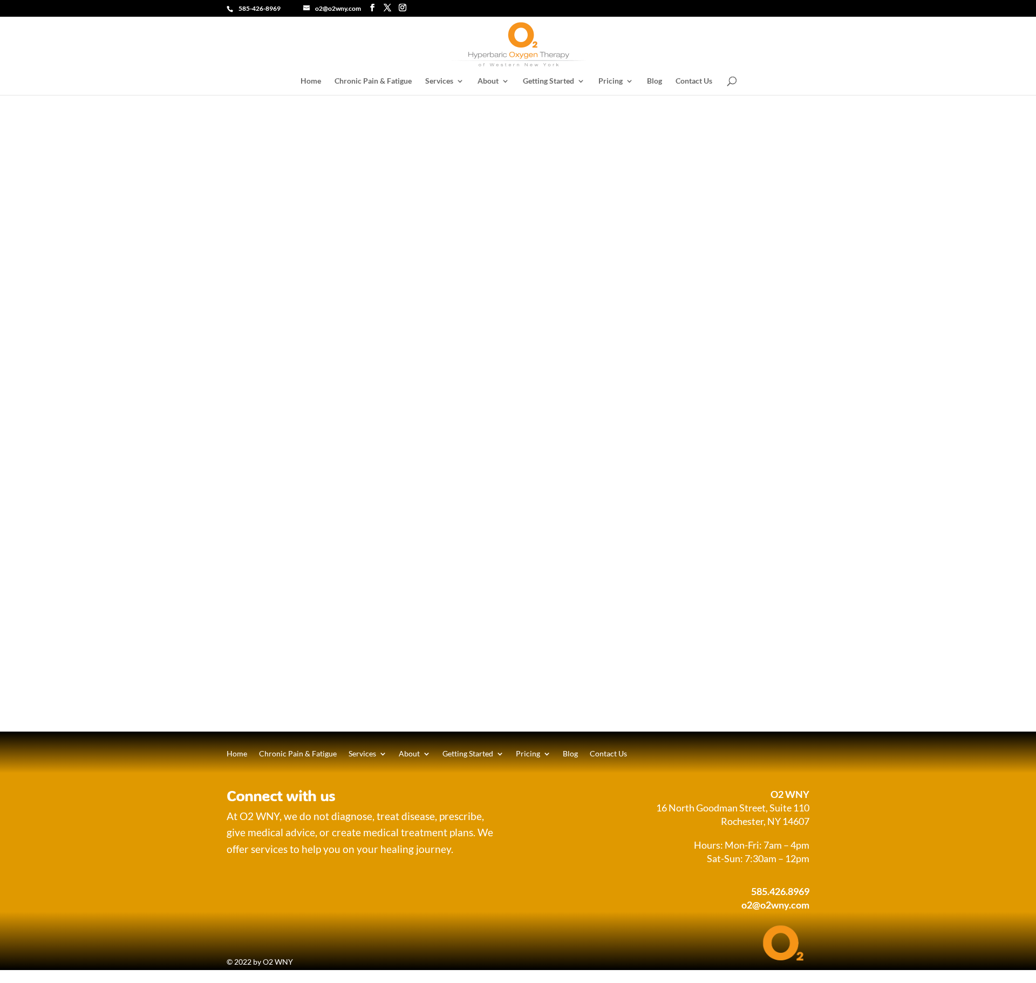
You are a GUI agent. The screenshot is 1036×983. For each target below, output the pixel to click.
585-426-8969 (259, 8)
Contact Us (694, 81)
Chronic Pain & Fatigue (373, 81)
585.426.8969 (780, 891)
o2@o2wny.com (775, 905)
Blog (654, 81)
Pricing (610, 81)
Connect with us (281, 795)
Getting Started (548, 81)
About (488, 81)
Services (439, 81)
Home (311, 81)
